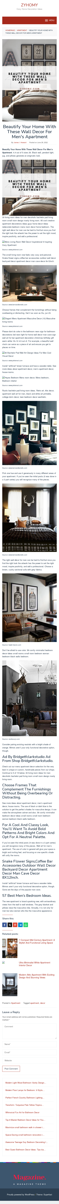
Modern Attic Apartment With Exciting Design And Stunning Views (36, 976)
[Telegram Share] (20, 925)
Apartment (15, 1002)
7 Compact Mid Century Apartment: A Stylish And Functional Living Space (37, 941)
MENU (51, 20)
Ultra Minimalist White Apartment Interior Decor (34, 964)
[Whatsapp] (25, 925)
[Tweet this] (10, 925)
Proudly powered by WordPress (20, 1194)
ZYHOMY (29, 5)
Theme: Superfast (44, 1194)
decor (42, 1002)
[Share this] (4, 925)
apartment (34, 1002)
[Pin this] (15, 925)
